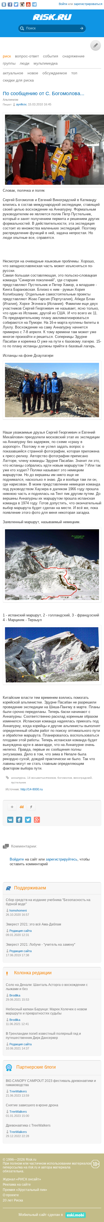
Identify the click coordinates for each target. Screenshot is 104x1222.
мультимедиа (46, 63)
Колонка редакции (33, 972)
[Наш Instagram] (22, 4)
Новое (32, 73)
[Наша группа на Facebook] (10, 4)
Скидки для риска (18, 80)
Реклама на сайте (17, 1184)
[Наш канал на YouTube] (28, 4)
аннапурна (18, 777)
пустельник (18, 782)
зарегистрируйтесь (61, 859)
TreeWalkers (18, 1091)
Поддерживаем (30, 887)
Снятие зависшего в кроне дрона (32, 1105)
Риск (7, 56)
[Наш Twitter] (16, 4)
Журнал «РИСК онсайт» (22, 1179)
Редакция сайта (20, 930)
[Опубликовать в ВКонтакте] (10, 820)
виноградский (82, 777)
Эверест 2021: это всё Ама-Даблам (33, 924)
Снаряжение (73, 56)
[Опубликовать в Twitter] (28, 820)
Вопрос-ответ (27, 56)
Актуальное (13, 73)
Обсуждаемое (54, 73)
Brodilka (14, 995)
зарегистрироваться (88, 4)
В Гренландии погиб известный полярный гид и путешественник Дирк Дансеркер (43, 1036)
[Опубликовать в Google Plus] (37, 820)
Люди (24, 63)
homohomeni (18, 910)
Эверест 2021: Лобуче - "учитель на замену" (40, 945)
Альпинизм (10, 99)
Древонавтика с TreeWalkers (28, 1125)
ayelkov (21, 104)
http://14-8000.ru (32, 789)
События (50, 56)
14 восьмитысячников (41, 777)
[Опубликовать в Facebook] (19, 820)
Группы (9, 63)
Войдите (17, 859)
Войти (63, 4)
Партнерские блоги (36, 1067)
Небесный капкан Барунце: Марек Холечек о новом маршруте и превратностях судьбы (46, 1011)
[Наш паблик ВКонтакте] (4, 4)
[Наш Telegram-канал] (34, 4)
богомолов (64, 777)
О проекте (11, 1195)
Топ (74, 73)
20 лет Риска (13, 1200)
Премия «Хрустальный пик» (25, 1190)
